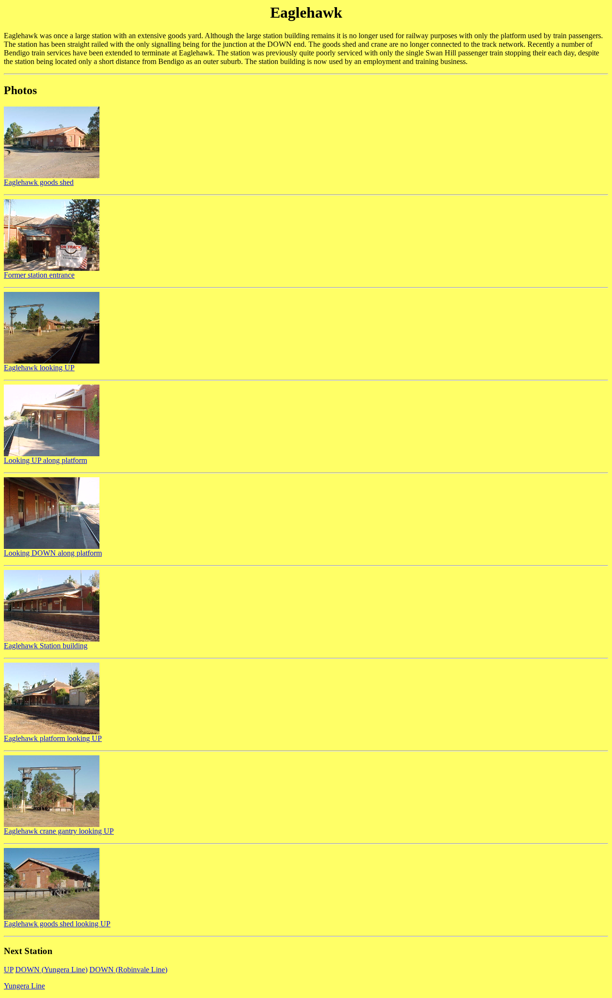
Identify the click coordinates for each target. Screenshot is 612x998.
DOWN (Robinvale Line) (128, 970)
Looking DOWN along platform (53, 553)
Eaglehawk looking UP (39, 368)
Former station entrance (39, 275)
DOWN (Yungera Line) (51, 970)
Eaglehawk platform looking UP (53, 738)
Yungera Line (24, 986)
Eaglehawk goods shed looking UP (57, 924)
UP (8, 970)
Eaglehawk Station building (45, 646)
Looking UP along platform (45, 460)
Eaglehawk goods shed (39, 182)
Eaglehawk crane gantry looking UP (59, 831)
